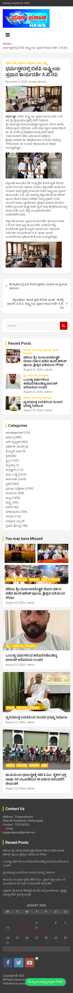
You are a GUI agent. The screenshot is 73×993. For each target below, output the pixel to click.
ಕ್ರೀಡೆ (8, 456)
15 (55, 927)
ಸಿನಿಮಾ (9, 516)
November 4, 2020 (16, 81)
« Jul (17, 949)
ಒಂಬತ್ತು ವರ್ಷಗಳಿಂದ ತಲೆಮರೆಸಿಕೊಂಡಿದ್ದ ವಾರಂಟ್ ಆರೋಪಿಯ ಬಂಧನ (40, 383)
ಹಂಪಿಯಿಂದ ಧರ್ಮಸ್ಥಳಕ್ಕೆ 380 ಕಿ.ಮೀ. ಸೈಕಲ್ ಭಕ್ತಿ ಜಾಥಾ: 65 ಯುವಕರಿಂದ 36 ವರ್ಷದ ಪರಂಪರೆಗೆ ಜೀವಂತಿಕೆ (36, 779)
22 (55, 933)
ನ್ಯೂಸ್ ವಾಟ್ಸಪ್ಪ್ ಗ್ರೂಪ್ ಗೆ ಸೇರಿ (47, 981)
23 (65, 933)
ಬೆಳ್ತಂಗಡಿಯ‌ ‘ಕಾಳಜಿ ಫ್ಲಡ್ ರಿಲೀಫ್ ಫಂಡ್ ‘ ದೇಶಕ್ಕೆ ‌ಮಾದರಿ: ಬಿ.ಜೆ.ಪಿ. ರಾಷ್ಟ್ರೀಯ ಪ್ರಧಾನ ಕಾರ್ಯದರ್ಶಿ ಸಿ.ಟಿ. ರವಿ (35, 303)
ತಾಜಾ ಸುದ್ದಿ (11, 62)
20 (36, 933)
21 (46, 933)
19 (26, 933)
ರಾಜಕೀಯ (28, 353)
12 (26, 927)
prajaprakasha (37, 81)
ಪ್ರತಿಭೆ (55, 350)
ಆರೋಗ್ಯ (27, 350)
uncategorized (14, 432)
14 (46, 927)
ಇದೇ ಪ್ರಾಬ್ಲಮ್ (13, 442)
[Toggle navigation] (8, 35)
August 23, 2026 (33, 369)
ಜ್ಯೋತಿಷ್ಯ (10, 465)
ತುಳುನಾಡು (47, 350)
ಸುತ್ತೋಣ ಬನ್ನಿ (13, 521)
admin (48, 369)
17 (7, 933)
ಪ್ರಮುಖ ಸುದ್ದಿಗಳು (26, 62)
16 (65, 927)
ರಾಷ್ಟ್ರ (45, 62)
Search (63, 326)
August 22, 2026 (33, 391)
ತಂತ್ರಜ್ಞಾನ (11, 470)
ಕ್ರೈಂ (25, 375)
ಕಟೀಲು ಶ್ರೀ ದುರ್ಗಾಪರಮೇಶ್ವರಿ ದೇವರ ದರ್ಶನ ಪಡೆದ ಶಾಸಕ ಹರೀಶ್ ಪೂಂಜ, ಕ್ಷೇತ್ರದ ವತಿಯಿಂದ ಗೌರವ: (45, 361)
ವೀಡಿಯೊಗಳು (13, 511)
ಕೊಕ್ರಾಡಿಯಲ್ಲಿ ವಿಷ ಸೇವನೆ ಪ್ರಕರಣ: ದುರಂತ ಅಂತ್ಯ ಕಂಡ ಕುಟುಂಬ (38, 286)
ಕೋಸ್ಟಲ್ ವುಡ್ (14, 451)
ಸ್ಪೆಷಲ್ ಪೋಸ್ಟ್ (13, 525)
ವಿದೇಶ (9, 507)
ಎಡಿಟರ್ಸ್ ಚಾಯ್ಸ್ (15, 446)
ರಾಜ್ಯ (38, 62)
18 (17, 933)
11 (17, 927)
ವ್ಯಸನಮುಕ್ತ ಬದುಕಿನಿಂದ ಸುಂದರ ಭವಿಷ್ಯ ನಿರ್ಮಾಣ (43, 403)
